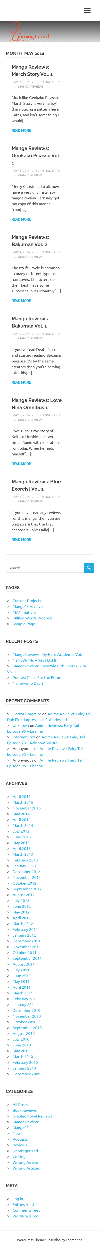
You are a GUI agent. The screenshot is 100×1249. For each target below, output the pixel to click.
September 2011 (27, 958)
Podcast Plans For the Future (38, 677)
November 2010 (27, 1015)
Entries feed (23, 1204)
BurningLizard (47, 81)
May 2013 (21, 842)
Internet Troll (24, 736)
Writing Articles (26, 1167)
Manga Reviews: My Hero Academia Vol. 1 (49, 654)
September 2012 (27, 888)
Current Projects (27, 600)
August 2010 (24, 1033)
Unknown (21, 725)
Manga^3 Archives (28, 606)
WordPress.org (25, 1215)
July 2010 (21, 1039)
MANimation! (24, 612)
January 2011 (24, 1004)
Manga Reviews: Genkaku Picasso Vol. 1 (36, 155)
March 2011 (23, 992)
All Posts (20, 1104)
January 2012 (24, 935)
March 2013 (23, 854)
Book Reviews (25, 1110)
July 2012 (21, 900)
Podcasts (20, 1139)
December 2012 (26, 871)
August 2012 (24, 894)
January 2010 (24, 1067)
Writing (19, 1156)
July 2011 (21, 969)
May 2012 (21, 911)
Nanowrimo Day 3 (28, 683)
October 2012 (24, 883)
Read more (21, 130)
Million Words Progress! (33, 617)
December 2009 (26, 1073)
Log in (18, 1198)
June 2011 (22, 975)
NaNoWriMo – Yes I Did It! (35, 659)
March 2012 (23, 923)
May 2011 (21, 981)
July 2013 (21, 830)
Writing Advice (25, 1162)
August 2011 (24, 963)
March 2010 (23, 1056)
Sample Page (24, 623)
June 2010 (22, 1044)
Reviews (20, 1144)
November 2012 (27, 877)
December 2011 (26, 940)
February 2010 (25, 1062)
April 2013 (22, 848)
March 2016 (23, 802)
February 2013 (25, 859)
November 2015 (27, 807)
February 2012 (25, 929)
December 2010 (26, 1010)
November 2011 (27, 946)
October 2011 (24, 952)
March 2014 (23, 825)
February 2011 (25, 998)
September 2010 (27, 1027)
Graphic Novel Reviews (32, 1115)
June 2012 (22, 906)
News (17, 1133)
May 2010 (21, 1050)
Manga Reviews (30, 86)
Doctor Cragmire (27, 713)
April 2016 (22, 796)
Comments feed (27, 1210)
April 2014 (22, 819)
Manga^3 (21, 1127)
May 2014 (21, 813)
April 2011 (22, 987)
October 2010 (24, 1021)
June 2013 (22, 836)
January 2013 (24, 865)
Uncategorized (25, 1150)
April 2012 (22, 917)
